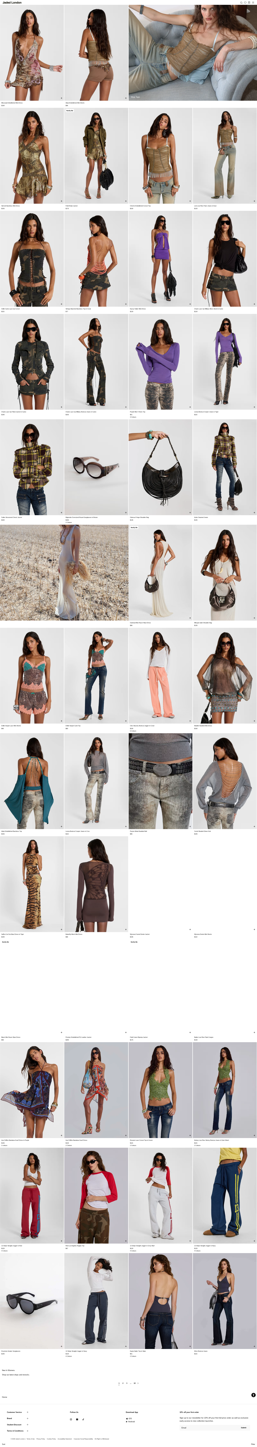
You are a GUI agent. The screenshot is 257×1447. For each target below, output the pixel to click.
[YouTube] (77, 1419)
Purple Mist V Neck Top (137, 412)
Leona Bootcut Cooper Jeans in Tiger (206, 412)
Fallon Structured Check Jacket (11, 517)
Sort (3, 1444)
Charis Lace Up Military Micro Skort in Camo (208, 309)
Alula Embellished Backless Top (11, 831)
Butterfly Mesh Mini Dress (74, 934)
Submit (243, 1428)
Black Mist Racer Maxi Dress (10, 1037)
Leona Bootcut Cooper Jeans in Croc (78, 831)
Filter (253, 1444)
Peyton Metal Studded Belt (138, 831)
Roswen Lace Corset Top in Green (141, 1140)
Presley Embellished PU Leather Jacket (78, 1037)
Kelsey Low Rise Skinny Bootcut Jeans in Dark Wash (211, 1140)
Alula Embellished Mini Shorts (75, 103)
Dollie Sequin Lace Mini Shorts (11, 726)
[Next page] (138, 1384)
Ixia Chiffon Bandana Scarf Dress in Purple (15, 1140)
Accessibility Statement (65, 1439)
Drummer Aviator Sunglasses (10, 1351)
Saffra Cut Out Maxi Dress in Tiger (12, 934)
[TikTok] (83, 1419)
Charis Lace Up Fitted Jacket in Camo (13, 412)
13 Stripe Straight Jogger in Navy (205, 1246)
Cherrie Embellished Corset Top (140, 206)
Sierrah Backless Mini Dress (10, 206)
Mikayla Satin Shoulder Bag (203, 623)
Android (131, 1421)
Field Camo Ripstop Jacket (139, 1037)
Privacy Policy (41, 1439)
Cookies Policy (51, 1439)
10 (134, 1383)
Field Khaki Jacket (72, 206)
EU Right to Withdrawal (102, 1439)
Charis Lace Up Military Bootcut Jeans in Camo (81, 412)
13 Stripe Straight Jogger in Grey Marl (142, 1246)
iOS (130, 1418)
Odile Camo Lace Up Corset (10, 309)
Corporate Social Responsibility (83, 1439)
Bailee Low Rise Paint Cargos (203, 1037)
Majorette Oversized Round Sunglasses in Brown (82, 517)
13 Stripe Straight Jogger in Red (11, 1246)
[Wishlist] (245, 3)
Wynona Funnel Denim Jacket (140, 934)
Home (4, 1397)
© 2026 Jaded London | (18, 1439)
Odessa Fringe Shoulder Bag (139, 517)
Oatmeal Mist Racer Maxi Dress (140, 623)
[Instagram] (71, 1419)
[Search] (241, 2)
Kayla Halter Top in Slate (138, 1351)
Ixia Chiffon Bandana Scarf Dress (76, 1140)
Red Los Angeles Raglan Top (75, 1246)
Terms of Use (31, 1439)
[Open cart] (249, 2)
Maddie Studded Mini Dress (203, 726)
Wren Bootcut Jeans (200, 1351)
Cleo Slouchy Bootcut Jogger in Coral (142, 726)
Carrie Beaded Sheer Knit (202, 831)
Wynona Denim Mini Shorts (203, 934)
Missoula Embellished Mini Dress (12, 103)
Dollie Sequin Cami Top (73, 726)
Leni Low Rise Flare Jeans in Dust (205, 206)
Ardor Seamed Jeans (201, 517)
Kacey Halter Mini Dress (138, 309)
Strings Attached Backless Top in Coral (78, 309)
